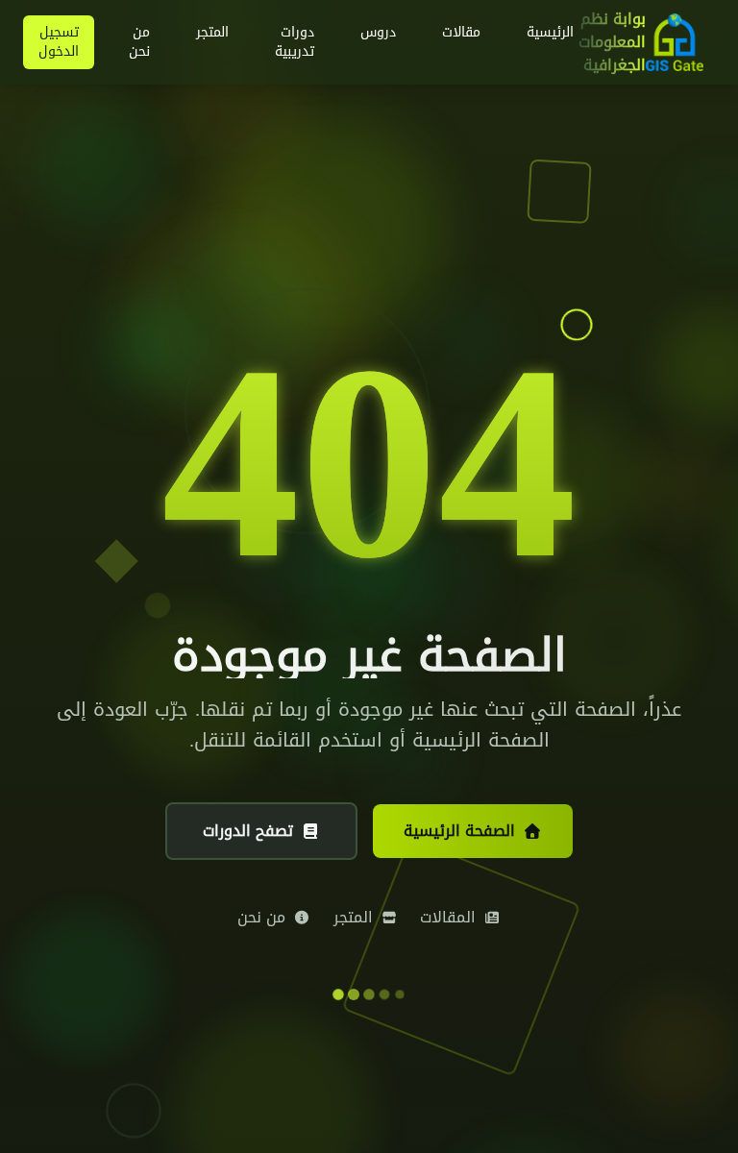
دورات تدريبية (294, 41)
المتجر (212, 32)
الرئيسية (550, 32)
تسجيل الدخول (58, 41)
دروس (378, 32)
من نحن (139, 41)
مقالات (461, 32)
